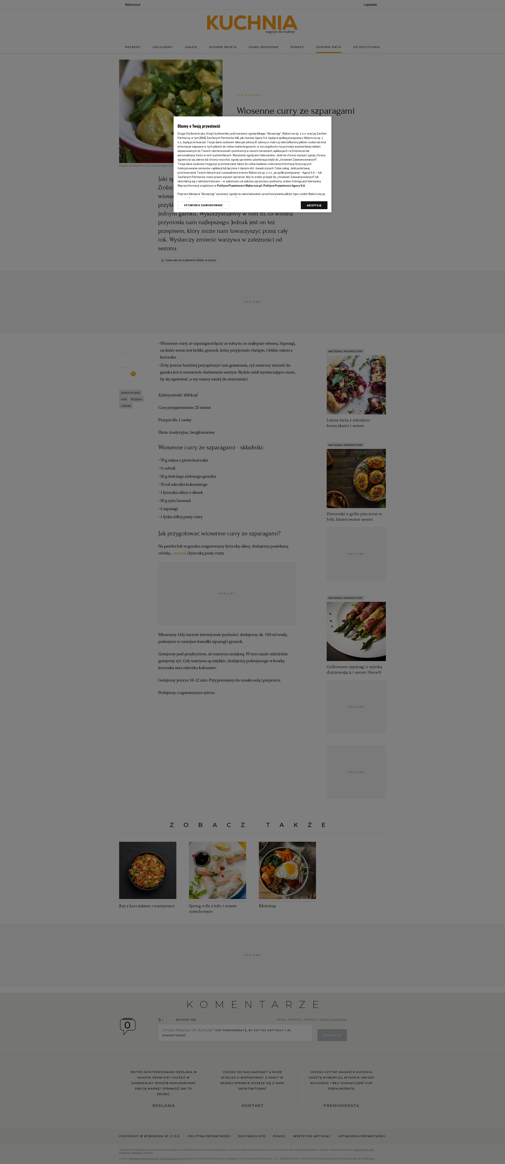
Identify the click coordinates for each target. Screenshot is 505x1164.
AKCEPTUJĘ (314, 205)
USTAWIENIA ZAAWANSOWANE (203, 205)
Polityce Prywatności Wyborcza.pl (239, 185)
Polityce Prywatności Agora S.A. (284, 185)
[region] (252, 164)
